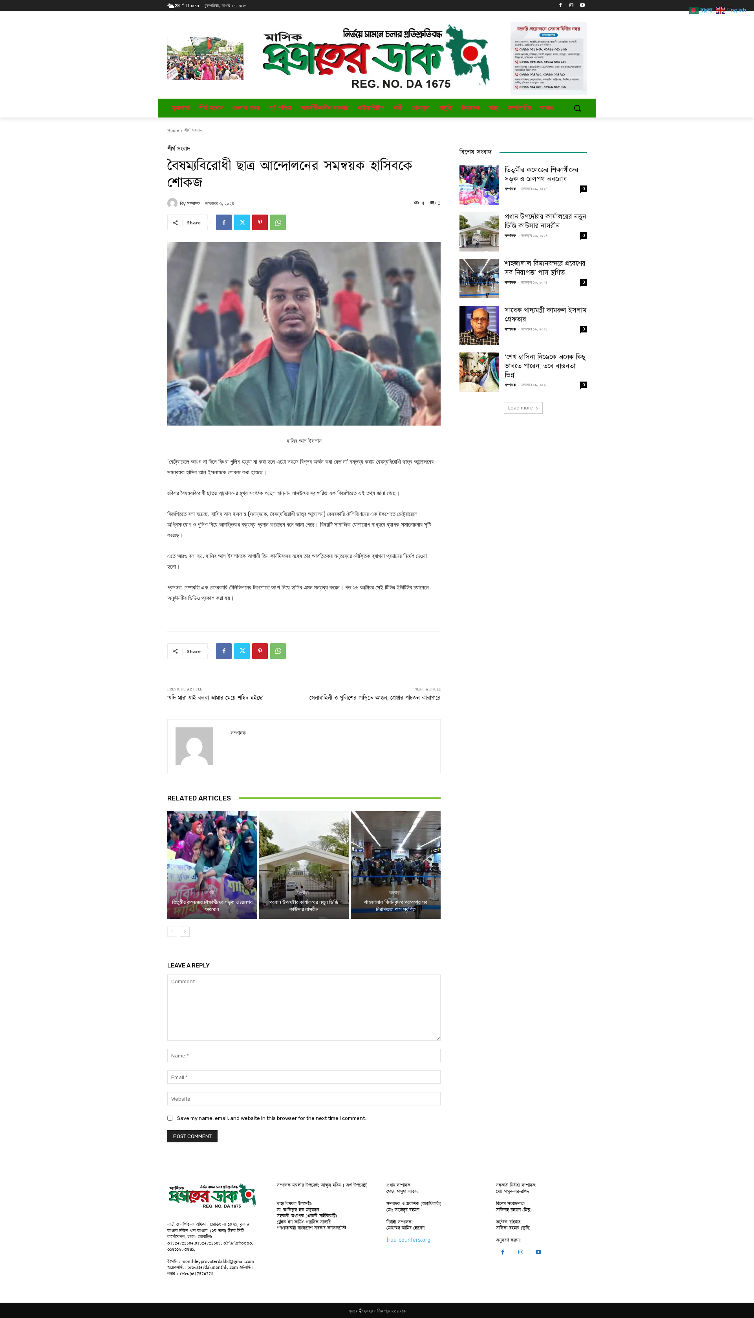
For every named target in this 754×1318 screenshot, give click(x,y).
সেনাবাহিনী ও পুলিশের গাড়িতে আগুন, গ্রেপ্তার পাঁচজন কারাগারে (375, 698)
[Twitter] (242, 222)
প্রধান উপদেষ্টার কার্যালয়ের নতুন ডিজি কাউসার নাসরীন (303, 906)
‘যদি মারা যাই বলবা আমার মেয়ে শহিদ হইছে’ (215, 698)
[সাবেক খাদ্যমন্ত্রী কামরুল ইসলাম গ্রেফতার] (479, 325)
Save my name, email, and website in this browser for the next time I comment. (271, 1118)
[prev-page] (172, 932)
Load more (520, 407)
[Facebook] (560, 5)
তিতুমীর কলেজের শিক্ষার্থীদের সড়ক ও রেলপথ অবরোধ (212, 906)
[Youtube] (582, 5)
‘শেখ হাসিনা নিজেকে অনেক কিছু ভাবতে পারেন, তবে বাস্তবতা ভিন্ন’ (545, 366)
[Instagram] (571, 5)
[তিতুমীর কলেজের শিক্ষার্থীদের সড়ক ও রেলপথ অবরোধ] (212, 865)
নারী (211, 892)
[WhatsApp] (278, 222)
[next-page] (185, 932)
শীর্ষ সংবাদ (193, 130)
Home (173, 130)
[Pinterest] (260, 222)
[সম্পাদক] (173, 203)
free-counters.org (408, 1240)
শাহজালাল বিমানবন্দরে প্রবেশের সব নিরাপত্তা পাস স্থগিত (395, 906)
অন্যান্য (303, 892)
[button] (577, 108)
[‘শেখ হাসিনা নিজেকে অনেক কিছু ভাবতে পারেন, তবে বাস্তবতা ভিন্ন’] (479, 372)
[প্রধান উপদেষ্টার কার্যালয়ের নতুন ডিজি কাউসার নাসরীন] (304, 865)
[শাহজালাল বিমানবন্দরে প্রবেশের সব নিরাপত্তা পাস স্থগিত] (396, 865)
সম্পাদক (193, 203)
